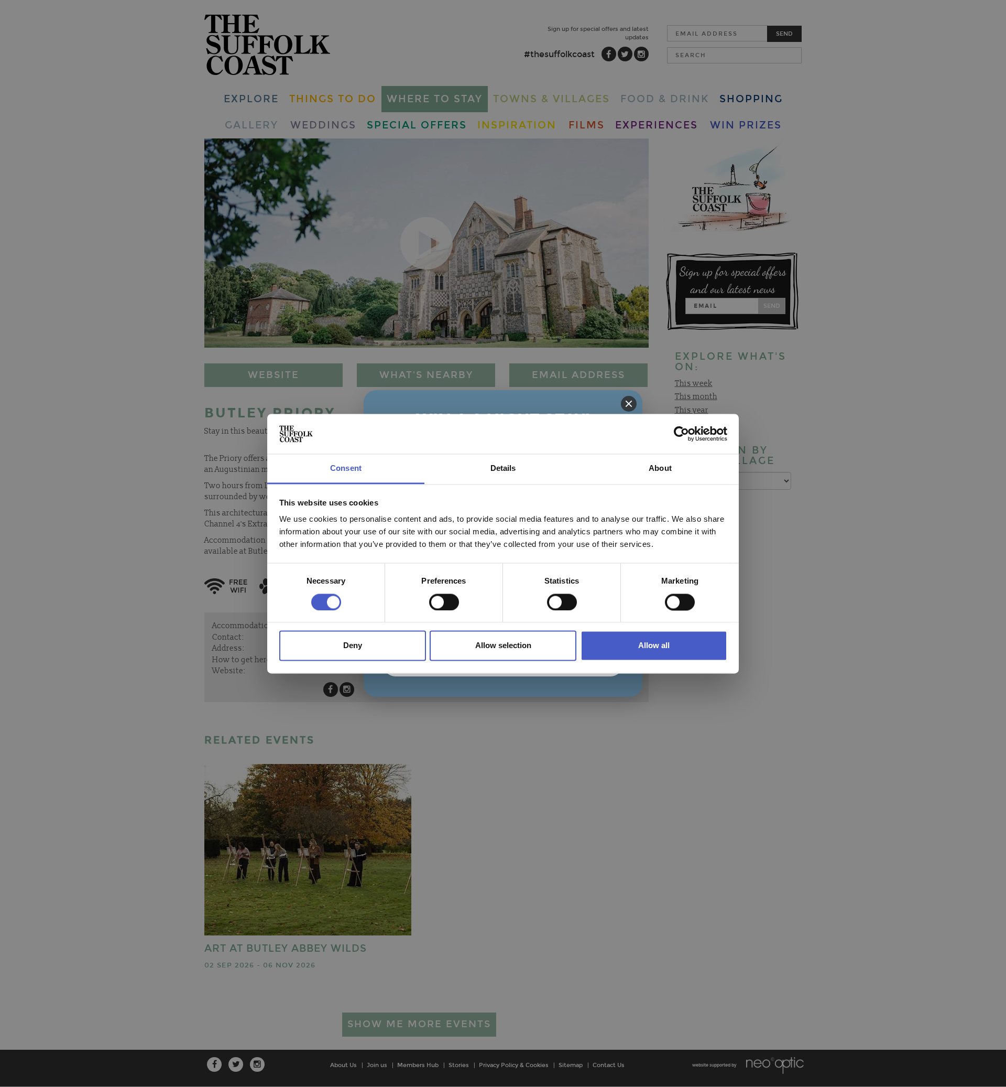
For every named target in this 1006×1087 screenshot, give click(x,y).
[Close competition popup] (629, 404)
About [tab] (660, 468)
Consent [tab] (346, 468)
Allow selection (503, 645)
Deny (352, 645)
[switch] (444, 602)
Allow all (654, 645)
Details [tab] (503, 468)
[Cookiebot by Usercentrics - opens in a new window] (681, 434)
